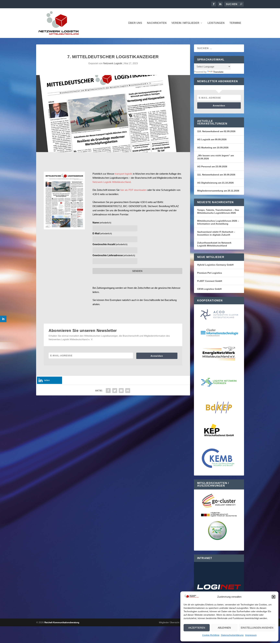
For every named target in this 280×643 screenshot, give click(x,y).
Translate (218, 72)
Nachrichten (157, 23)
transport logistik (123, 173)
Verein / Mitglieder (185, 23)
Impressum (251, 635)
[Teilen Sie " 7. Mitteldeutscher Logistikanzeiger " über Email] (121, 390)
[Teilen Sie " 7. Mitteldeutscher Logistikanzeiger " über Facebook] (108, 390)
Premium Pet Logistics (209, 273)
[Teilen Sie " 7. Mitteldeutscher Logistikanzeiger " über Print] (127, 390)
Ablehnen (224, 627)
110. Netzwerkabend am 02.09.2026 (216, 131)
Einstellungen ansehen (257, 627)
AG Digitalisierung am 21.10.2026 (215, 182)
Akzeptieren (196, 627)
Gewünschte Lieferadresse (114, 255)
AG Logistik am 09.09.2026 (212, 139)
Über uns (135, 23)
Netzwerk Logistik (112, 63)
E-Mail (102, 233)
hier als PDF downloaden (133, 190)
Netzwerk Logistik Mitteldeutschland (112, 182)
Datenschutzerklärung (232, 635)
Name (102, 222)
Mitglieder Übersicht (169, 622)
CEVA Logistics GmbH (209, 289)
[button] (273, 596)
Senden (137, 271)
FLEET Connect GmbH (209, 281)
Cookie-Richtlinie (210, 635)
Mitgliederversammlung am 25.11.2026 (218, 190)
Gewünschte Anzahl (110, 244)
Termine (235, 23)
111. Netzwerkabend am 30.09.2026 (216, 174)
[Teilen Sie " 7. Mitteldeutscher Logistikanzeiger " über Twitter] (114, 390)
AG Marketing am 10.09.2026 (212, 147)
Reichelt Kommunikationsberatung (61, 622)
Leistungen (216, 23)
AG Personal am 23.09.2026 (212, 166)
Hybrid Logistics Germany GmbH (215, 264)
